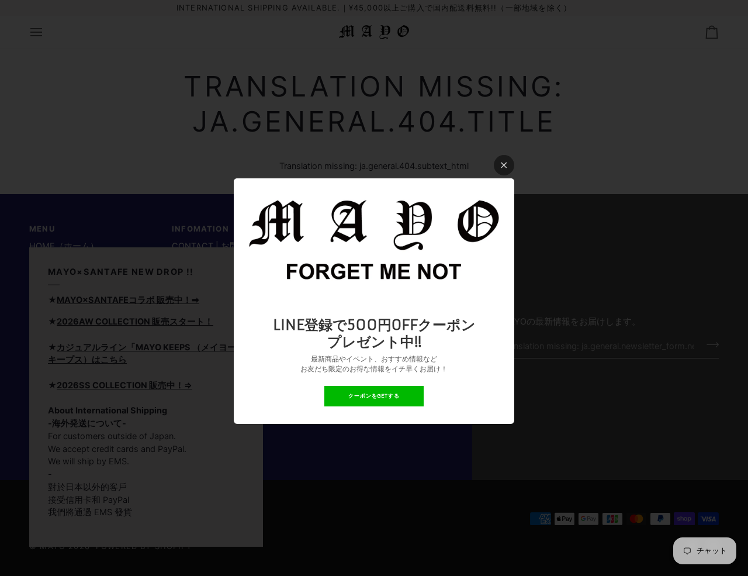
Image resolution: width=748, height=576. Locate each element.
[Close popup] (504, 165)
